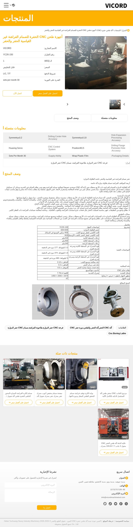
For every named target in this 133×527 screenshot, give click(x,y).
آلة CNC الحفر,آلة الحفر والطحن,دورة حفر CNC (91, 328)
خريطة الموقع (108, 521)
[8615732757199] (105, 504)
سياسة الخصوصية (122, 521)
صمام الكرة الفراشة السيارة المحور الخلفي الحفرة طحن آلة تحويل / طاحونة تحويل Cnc (18, 395)
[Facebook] (121, 504)
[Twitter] (126, 504)
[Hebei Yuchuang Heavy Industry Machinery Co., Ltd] (115, 5)
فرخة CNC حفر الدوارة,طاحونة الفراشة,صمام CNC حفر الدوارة (35, 328)
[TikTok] (110, 504)
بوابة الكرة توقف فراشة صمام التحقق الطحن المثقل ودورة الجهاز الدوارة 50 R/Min (81, 395)
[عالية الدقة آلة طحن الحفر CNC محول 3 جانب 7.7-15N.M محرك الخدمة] (113, 424)
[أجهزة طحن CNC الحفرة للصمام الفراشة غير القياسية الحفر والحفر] (96, 66)
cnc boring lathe (117, 333)
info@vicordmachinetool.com (113, 497)
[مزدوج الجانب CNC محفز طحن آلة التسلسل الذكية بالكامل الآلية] (113, 374)
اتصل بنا (46, 508)
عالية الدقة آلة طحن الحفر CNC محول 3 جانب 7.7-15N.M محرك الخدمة (113, 444)
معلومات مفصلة (109, 118)
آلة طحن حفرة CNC (105, 30)
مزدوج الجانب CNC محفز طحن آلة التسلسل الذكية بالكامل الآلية (113, 394)
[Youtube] (115, 504)
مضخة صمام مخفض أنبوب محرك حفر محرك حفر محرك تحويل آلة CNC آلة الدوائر (49, 395)
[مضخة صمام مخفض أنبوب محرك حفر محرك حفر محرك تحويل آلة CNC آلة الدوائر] (49, 374)
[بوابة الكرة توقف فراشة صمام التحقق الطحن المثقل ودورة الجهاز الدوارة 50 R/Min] (81, 374)
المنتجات (117, 30)
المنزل (124, 30)
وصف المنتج (73, 118)
